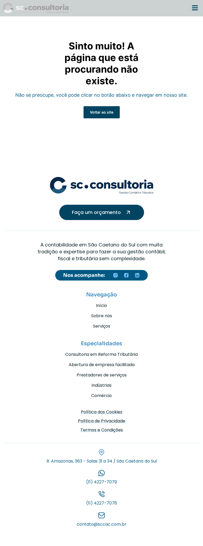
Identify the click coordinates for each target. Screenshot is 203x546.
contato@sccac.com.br (101, 524)
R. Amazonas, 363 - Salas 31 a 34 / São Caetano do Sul (102, 461)
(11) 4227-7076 (101, 503)
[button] (195, 8)
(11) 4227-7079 (101, 482)
